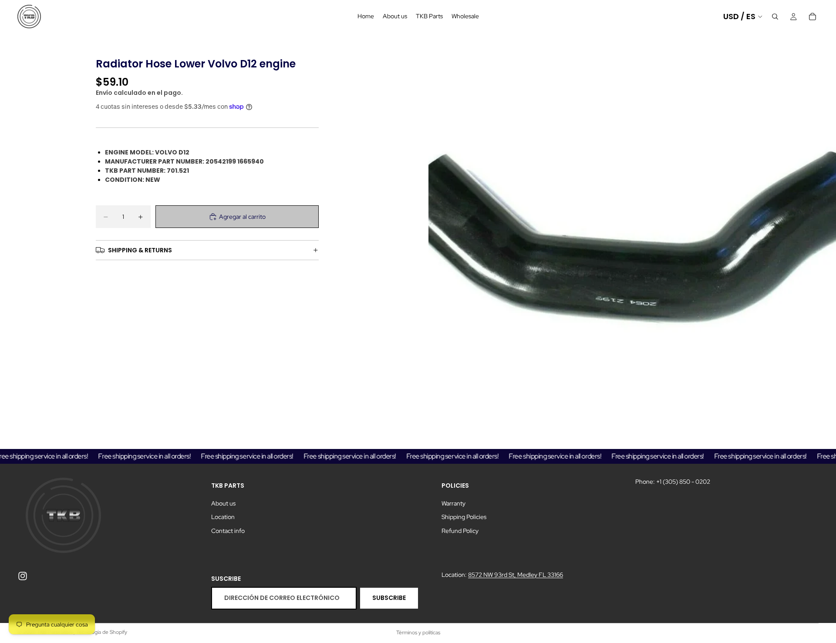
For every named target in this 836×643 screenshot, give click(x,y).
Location (223, 517)
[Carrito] (812, 16)
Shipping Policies (464, 517)
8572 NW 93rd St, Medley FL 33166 (515, 574)
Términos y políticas (418, 632)
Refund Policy (460, 531)
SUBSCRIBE (389, 597)
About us (223, 503)
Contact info (228, 531)
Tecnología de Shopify (101, 632)
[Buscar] (775, 16)
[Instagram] (22, 575)
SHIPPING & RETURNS (140, 250)
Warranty (453, 503)
